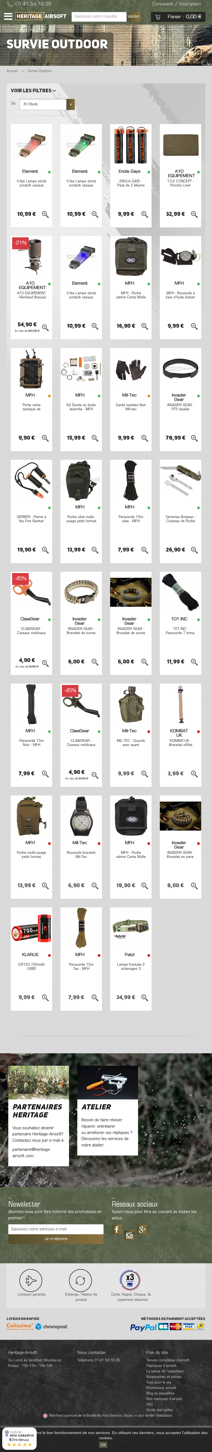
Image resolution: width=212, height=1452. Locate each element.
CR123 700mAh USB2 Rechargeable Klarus (31, 971)
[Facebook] (117, 1229)
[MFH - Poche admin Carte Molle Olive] (131, 256)
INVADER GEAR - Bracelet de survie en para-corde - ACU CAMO (81, 635)
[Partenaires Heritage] (38, 1082)
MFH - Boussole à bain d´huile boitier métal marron (180, 297)
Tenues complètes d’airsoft (168, 1360)
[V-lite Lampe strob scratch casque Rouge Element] (31, 145)
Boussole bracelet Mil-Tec (81, 855)
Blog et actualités (160, 1393)
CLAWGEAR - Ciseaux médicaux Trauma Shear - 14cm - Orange (31, 635)
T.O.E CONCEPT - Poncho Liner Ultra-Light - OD (180, 185)
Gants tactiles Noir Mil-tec (131, 407)
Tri (13, 104)
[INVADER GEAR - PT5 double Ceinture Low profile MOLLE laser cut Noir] (180, 368)
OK (103, 1445)
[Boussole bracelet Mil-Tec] (81, 816)
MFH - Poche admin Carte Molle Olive (131, 297)
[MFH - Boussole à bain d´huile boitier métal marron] (180, 256)
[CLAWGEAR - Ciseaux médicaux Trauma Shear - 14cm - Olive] (81, 704)
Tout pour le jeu (158, 1382)
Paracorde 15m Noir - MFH (31, 743)
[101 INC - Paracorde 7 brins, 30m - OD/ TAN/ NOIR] (180, 592)
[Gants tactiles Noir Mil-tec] (131, 368)
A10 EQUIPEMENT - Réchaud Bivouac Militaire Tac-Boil (31, 297)
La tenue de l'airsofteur (165, 1371)
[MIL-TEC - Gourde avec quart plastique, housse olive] (131, 704)
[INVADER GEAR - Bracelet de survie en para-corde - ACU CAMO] (81, 592)
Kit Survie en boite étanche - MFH (81, 407)
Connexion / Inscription (176, 4)
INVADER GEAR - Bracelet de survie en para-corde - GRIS (130, 635)
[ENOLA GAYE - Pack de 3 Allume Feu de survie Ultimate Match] (131, 145)
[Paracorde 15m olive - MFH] (131, 480)
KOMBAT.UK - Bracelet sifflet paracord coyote (180, 745)
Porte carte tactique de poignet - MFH (31, 409)
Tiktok (129, 1233)
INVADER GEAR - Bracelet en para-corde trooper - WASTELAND (180, 859)
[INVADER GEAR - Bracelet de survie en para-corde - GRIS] (131, 592)
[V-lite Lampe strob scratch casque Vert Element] (81, 145)
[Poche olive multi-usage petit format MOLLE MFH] (81, 480)
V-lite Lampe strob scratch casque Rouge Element (31, 185)
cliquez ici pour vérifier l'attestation (148, 1415)
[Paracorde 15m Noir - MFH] (31, 704)
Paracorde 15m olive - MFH (131, 519)
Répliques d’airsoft (161, 1366)
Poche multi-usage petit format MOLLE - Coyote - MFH (31, 859)
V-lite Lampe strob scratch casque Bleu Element (81, 297)
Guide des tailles (159, 1410)
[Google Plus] (142, 1229)
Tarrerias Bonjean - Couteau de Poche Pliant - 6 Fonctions (180, 523)
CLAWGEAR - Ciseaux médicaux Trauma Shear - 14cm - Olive (81, 747)
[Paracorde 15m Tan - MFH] (81, 928)
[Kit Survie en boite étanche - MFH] (81, 368)
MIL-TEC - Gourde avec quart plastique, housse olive (131, 747)
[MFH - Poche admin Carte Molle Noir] (131, 816)
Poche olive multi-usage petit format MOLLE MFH (81, 521)
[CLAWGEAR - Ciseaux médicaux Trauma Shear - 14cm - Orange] (31, 592)
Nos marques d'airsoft (164, 1399)
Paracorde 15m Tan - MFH (81, 967)
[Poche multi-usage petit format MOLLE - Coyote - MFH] (31, 816)
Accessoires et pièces (163, 1377)
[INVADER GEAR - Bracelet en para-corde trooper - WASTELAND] (180, 816)
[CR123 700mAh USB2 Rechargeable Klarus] (31, 928)
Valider (134, 16)
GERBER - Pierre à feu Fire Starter (31, 519)
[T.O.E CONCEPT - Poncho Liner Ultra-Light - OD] (180, 145)
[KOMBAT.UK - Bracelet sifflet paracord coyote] (180, 704)
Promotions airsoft (161, 1388)
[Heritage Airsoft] (41, 16)
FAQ (149, 1405)
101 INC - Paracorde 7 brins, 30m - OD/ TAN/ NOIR (180, 635)
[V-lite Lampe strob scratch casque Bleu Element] (81, 256)
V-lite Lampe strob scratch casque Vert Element (81, 185)
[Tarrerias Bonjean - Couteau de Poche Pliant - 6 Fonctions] (180, 480)
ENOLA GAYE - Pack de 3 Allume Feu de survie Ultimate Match (131, 187)
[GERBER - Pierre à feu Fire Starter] (31, 480)
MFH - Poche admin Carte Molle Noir (131, 857)
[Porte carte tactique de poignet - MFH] (31, 368)
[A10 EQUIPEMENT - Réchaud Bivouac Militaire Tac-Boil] (31, 256)
